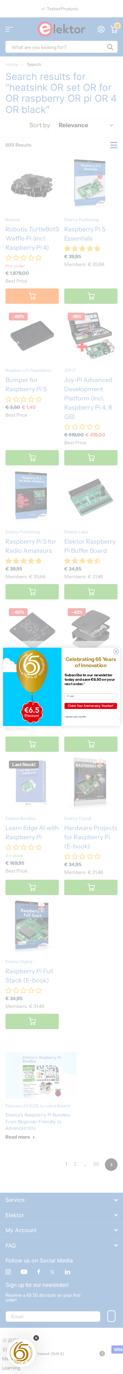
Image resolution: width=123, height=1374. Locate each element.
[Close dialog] (116, 651)
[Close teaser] (36, 1338)
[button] (21, 1353)
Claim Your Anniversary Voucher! (90, 706)
